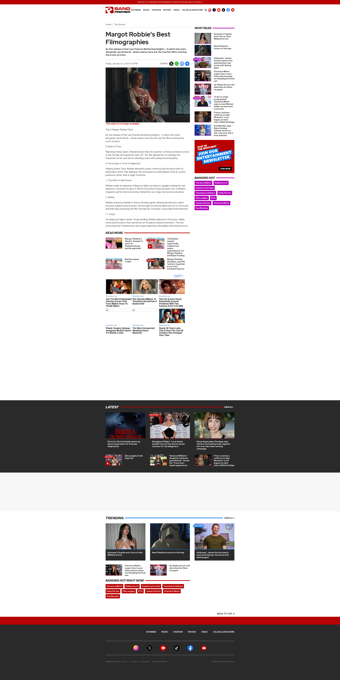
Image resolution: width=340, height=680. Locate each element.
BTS (213, 198)
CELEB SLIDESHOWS (192, 10)
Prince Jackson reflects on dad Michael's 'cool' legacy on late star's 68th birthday (224, 117)
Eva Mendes (202, 208)
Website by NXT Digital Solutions (223, 661)
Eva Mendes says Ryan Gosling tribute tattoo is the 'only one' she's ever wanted (223, 131)
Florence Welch (203, 183)
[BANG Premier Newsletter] (232, 10)
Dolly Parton (224, 193)
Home (108, 24)
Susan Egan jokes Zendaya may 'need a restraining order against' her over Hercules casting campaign (214, 445)
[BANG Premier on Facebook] (228, 10)
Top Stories (119, 24)
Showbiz (136, 10)
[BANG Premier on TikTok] (223, 10)
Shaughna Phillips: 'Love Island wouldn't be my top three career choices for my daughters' (168, 444)
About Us (126, 661)
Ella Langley (202, 198)
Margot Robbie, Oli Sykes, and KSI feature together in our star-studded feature (176, 264)
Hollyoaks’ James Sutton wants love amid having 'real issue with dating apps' (223, 63)
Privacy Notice (145, 661)
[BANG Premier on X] (214, 10)
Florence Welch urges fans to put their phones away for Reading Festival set (224, 76)
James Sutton (203, 203)
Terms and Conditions (159, 661)
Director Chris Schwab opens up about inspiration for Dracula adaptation (124, 444)
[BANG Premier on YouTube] (218, 10)
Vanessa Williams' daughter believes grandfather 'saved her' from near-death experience (179, 460)
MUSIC (146, 10)
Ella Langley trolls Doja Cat (134, 457)
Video (176, 10)
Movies (167, 10)
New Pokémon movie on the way (222, 47)
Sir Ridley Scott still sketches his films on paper (224, 87)
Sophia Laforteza (205, 188)
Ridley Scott (221, 183)
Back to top (224, 613)
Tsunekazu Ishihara (205, 193)
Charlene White (221, 203)
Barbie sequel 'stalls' (132, 260)
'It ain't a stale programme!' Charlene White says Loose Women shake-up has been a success (223, 103)
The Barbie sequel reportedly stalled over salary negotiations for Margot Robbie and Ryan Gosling (175, 247)
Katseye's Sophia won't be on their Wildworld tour (223, 36)
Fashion (156, 10)
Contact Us (134, 661)
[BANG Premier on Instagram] (209, 10)
